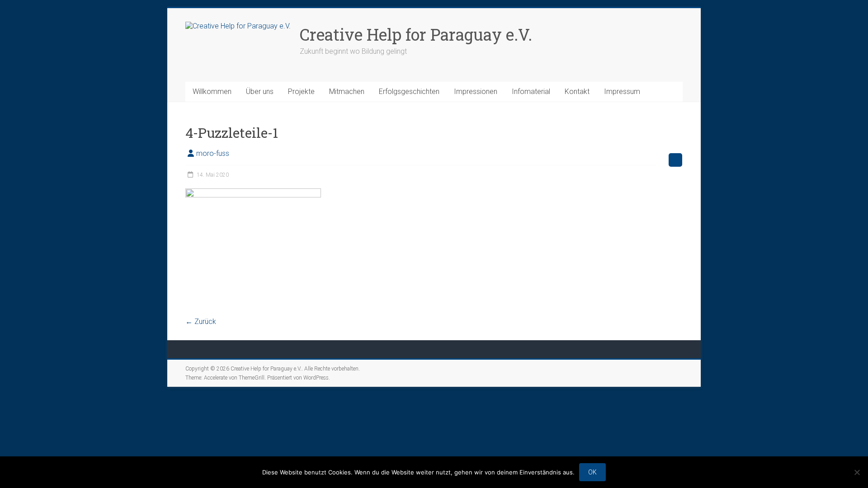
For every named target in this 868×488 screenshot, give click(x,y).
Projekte (301, 91)
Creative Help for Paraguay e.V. (416, 34)
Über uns (260, 91)
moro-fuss (212, 153)
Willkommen (212, 91)
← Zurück (200, 321)
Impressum (622, 91)
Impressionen (475, 91)
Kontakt (577, 91)
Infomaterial (531, 91)
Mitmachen (346, 91)
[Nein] (856, 472)
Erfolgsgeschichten (409, 91)
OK (592, 472)
